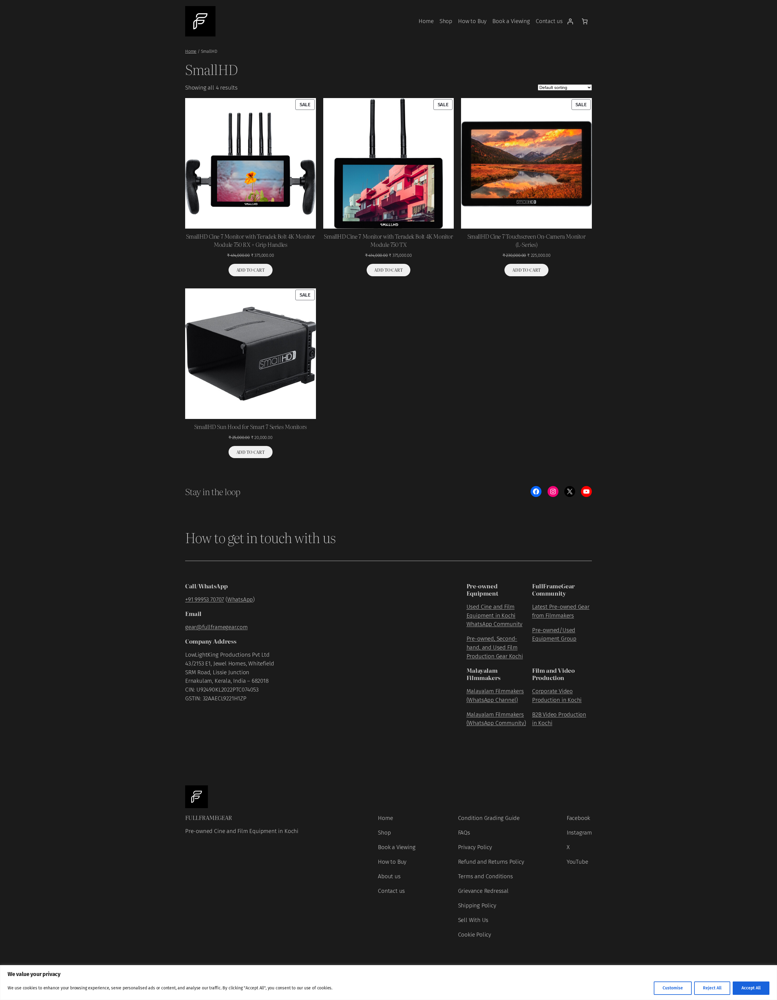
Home (190, 51)
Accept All (751, 988)
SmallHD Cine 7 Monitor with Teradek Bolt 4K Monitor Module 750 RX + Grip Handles (250, 240)
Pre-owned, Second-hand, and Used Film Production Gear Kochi (495, 647)
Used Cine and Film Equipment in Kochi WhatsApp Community (495, 615)
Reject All (712, 988)
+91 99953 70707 (204, 599)
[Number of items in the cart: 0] (584, 21)
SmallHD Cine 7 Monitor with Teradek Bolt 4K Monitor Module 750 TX (388, 240)
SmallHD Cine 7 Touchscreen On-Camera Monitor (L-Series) (526, 240)
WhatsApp (240, 599)
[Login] (570, 21)
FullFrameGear (208, 817)
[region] (388, 982)
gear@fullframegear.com (216, 627)
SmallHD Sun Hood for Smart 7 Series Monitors (250, 427)
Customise (673, 988)
